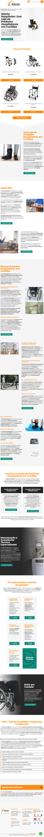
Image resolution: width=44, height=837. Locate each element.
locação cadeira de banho (27, 795)
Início (2, 9)
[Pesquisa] (42, 2)
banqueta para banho (29, 793)
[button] (29, 1)
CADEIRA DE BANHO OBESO (30, 794)
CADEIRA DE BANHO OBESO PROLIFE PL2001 (33, 104)
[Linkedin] (5, 813)
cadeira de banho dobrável (18, 794)
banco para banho (20, 793)
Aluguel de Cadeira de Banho (9, 793)
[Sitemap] (8, 813)
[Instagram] (3, 813)
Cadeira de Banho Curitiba (6, 794)
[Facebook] (1, 813)
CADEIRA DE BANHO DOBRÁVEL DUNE (10, 72)
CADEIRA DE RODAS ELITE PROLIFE (11, 103)
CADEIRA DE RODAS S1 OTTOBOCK (33, 72)
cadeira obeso (18, 795)
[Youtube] (6, 813)
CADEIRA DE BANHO (38, 793)
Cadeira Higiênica (11, 795)
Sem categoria (9, 791)
